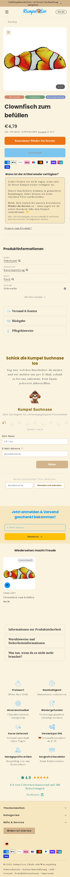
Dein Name (8, 436)
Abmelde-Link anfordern (49, 485)
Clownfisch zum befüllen (18, 597)
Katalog (12, 21)
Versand (42, 132)
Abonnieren (33, 536)
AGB (51, 869)
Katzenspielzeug (55, 97)
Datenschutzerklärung (35, 869)
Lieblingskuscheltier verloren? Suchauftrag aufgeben (33, 3)
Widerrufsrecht (11, 869)
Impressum (48, 873)
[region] (35, 3)
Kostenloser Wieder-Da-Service (35, 140)
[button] (61, 12)
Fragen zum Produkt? (18, 228)
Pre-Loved (14, 97)
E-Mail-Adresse (12, 448)
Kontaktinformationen (27, 873)
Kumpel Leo (19, 864)
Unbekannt (34, 97)
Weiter (52, 464)
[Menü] (6, 12)
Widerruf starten (19, 830)
